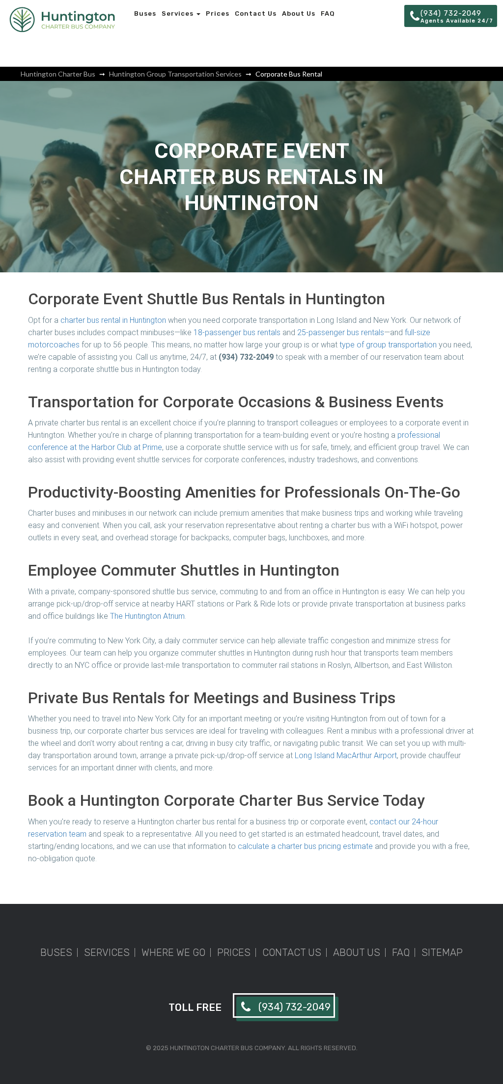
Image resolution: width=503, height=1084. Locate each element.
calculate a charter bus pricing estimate (305, 846)
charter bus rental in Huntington (113, 320)
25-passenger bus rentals (340, 332)
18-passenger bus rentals (237, 332)
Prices (217, 13)
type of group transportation (388, 344)
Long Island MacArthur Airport (346, 755)
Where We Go (173, 952)
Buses (145, 13)
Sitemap (442, 952)
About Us (298, 13)
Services (179, 13)
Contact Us (256, 13)
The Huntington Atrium (147, 616)
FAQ (328, 13)
